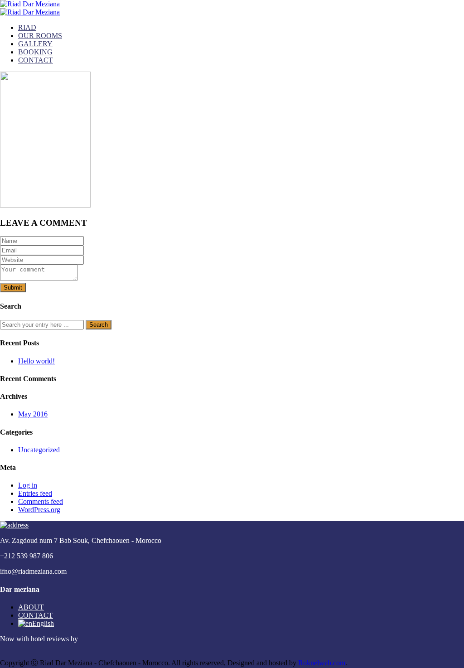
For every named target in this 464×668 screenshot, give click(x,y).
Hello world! (36, 361)
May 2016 (33, 414)
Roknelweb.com (321, 663)
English (43, 623)
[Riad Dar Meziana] (30, 4)
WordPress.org (39, 509)
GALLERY (35, 44)
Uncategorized (39, 450)
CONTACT (35, 60)
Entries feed (35, 493)
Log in (27, 485)
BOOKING (35, 52)
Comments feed (40, 501)
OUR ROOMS (40, 35)
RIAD (27, 27)
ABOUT (31, 607)
